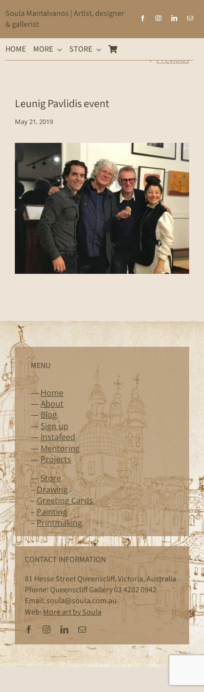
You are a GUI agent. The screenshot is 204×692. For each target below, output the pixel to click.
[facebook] (143, 18)
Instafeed (58, 437)
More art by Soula (72, 612)
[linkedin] (174, 18)
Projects (56, 459)
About (52, 403)
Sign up (54, 426)
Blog (49, 414)
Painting (52, 511)
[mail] (190, 18)
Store (51, 478)
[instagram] (158, 18)
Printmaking (59, 522)
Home (52, 392)
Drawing (52, 489)
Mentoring (60, 448)
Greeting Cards (65, 500)
